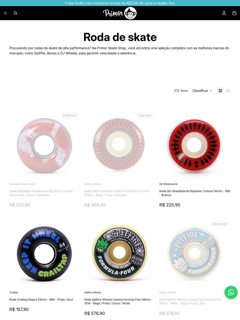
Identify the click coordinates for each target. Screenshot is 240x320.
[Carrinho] (234, 13)
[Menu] (5, 13)
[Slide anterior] (16, 146)
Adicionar (227, 174)
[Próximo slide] (215, 75)
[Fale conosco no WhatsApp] (231, 292)
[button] (202, 91)
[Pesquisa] (15, 13)
